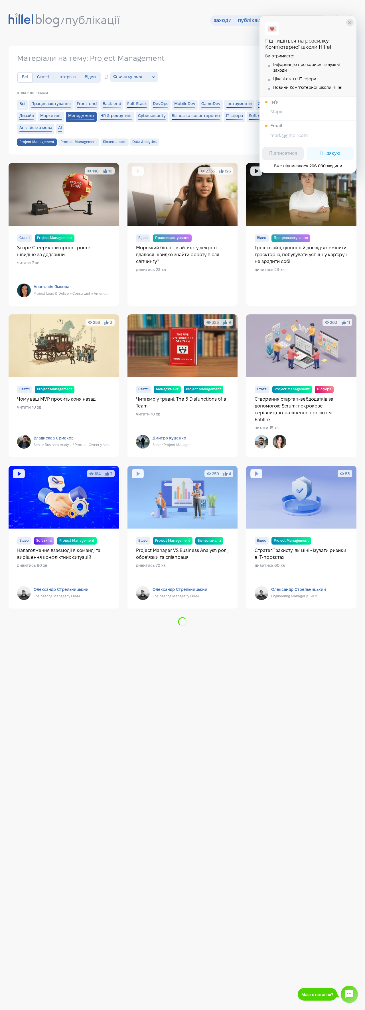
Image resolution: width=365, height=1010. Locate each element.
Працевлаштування (51, 104)
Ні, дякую (330, 153)
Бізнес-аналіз (114, 142)
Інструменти (239, 104)
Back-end (112, 104)
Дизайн (26, 116)
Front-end (87, 104)
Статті (43, 77)
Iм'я (274, 102)
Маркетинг (51, 116)
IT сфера (234, 116)
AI (60, 128)
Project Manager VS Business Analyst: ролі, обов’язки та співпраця (182, 537)
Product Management (78, 142)
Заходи (223, 20)
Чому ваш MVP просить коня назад (64, 385)
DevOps (160, 104)
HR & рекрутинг (116, 116)
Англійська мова (35, 128)
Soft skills (258, 116)
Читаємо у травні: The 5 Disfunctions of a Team (182, 385)
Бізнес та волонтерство (196, 116)
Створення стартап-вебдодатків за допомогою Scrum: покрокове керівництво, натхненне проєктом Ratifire (301, 385)
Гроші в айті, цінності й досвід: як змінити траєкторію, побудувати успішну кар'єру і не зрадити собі (301, 234)
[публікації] (34, 21)
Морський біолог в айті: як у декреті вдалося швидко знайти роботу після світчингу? (182, 234)
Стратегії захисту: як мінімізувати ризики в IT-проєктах (301, 537)
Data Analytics (144, 142)
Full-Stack (137, 104)
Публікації (250, 20)
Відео (90, 77)
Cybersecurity (152, 116)
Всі (22, 104)
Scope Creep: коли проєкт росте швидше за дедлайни (64, 234)
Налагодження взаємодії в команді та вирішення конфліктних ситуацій (64, 537)
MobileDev (184, 104)
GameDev (210, 104)
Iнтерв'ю (67, 77)
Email (276, 126)
